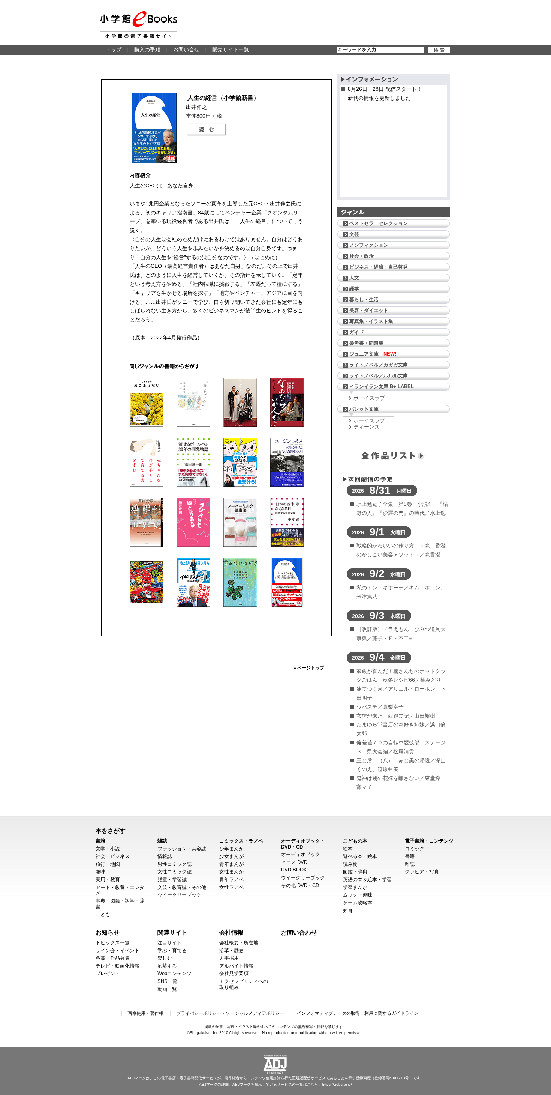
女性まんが (231, 871)
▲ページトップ (308, 667)
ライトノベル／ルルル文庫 (378, 375)
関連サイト (172, 932)
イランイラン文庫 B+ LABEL (381, 386)
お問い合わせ (299, 932)
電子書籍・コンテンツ (429, 841)
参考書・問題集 (366, 343)
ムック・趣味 (357, 895)
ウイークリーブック (179, 895)
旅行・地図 (108, 864)
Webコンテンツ (174, 973)
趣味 (100, 871)
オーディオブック (300, 854)
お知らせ (108, 932)
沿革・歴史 (231, 950)
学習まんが (355, 887)
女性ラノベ (231, 887)
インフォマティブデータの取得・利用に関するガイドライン (357, 1013)
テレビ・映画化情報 (117, 966)
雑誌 (162, 841)
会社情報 (231, 932)
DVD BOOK (294, 870)
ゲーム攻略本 (357, 903)
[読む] (206, 129)
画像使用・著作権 (145, 1013)
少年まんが (231, 849)
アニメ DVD (294, 862)
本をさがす (111, 830)
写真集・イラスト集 (371, 321)
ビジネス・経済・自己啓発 (378, 267)
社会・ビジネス (113, 856)
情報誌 (164, 856)
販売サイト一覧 (230, 49)
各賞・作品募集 (113, 958)
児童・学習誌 (172, 879)
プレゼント (108, 973)
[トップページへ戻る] (138, 24)
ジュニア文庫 (373, 354)
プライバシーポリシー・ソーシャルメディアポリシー (230, 1013)
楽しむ (164, 958)
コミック (414, 849)
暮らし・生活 (364, 299)
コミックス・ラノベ (241, 841)
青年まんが (231, 864)
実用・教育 (108, 879)
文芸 (354, 234)
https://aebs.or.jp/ (337, 1084)
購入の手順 (147, 49)
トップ (113, 49)
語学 (354, 288)
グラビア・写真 (422, 871)
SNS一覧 (167, 981)
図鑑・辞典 (355, 871)
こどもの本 (355, 841)
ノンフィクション (368, 245)
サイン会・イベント (117, 950)
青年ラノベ (231, 879)
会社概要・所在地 (238, 942)
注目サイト (169, 942)
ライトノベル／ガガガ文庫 (378, 365)
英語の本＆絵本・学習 (367, 879)
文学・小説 (108, 849)
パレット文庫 (364, 409)
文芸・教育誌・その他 (181, 887)
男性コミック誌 (174, 864)
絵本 (348, 849)
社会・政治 (361, 256)
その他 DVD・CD (300, 885)
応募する (167, 966)
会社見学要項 (234, 973)
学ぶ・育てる (172, 950)
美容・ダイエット (368, 310)
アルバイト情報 (236, 966)
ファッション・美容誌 (181, 849)
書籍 (100, 841)
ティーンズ (366, 427)
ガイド (356, 332)
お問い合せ (186, 49)
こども (103, 914)
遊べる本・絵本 (360, 856)
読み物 (350, 864)
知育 (348, 911)
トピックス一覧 (113, 942)
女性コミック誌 (174, 871)
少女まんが (231, 856)
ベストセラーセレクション (378, 223)
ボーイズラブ (369, 398)
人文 (354, 277)
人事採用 (229, 958)
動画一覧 (167, 989)
